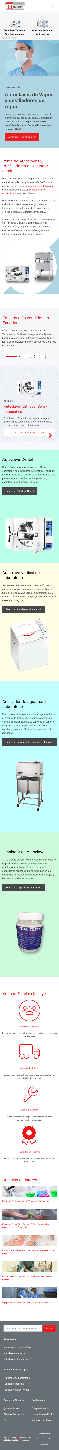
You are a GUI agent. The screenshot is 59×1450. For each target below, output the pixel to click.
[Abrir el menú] (52, 5)
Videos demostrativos (42, 1420)
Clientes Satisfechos (13, 1414)
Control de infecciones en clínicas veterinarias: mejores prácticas (27, 1277)
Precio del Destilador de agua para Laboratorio (29, 742)
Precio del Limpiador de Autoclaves (24, 887)
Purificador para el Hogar (16, 1389)
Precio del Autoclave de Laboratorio (24, 609)
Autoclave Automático (14, 1353)
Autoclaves (9, 1339)
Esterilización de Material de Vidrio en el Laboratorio (26, 1201)
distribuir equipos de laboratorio (38, 186)
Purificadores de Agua (15, 1369)
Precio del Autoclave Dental (20, 491)
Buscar (49, 1328)
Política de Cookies (44, 1433)
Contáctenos (39, 1400)
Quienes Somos (11, 1408)
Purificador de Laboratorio (16, 1378)
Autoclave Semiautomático (17, 1347)
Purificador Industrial (13, 1383)
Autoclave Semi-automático (22, 137)
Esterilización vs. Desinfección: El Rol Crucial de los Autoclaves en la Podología (25, 1225)
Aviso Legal (44, 1444)
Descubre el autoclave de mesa (29, 432)
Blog (5, 1420)
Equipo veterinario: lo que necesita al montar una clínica (27, 1302)
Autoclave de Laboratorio (16, 1359)
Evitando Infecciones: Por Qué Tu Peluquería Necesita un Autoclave (28, 1251)
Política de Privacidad (44, 1439)
